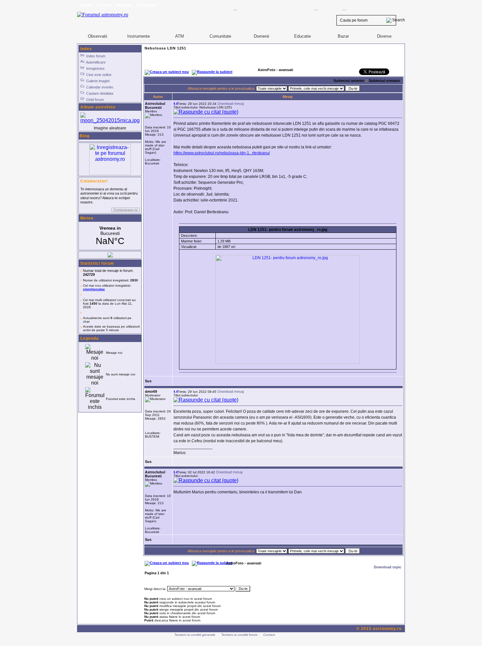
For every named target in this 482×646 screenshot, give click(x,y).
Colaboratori (94, 181)
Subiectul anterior (348, 81)
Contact (269, 634)
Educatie (302, 36)
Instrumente (138, 36)
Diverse (384, 36)
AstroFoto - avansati (243, 563)
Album (124, 5)
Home (86, 5)
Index (86, 49)
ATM (179, 36)
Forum (104, 5)
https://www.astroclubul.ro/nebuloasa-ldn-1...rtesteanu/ (221, 153)
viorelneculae (94, 289)
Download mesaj (230, 103)
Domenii (261, 36)
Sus (148, 381)
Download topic (387, 567)
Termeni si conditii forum (239, 634)
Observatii (97, 36)
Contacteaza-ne (125, 210)
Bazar (343, 36)
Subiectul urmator (384, 81)
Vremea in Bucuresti (110, 235)
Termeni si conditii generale (194, 634)
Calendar (146, 5)
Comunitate (220, 36)
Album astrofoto (97, 107)
